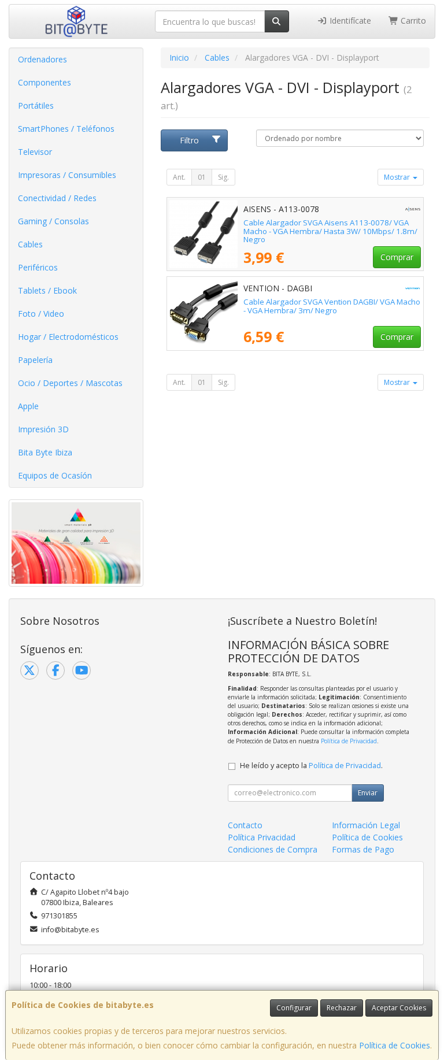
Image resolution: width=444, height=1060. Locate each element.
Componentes (44, 82)
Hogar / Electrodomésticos (68, 336)
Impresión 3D (43, 429)
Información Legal (366, 825)
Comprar (396, 256)
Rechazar (342, 1008)
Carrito (412, 20)
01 (202, 177)
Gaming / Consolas (53, 221)
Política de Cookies (394, 1045)
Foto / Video (41, 313)
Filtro (189, 140)
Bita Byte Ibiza (45, 452)
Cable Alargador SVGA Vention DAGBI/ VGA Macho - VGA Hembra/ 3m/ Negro (331, 306)
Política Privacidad (261, 837)
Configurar (294, 1008)
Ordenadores (42, 59)
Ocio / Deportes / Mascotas (70, 382)
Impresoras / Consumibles (67, 174)
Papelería (35, 359)
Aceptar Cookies (399, 1008)
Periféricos (38, 267)
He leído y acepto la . (311, 765)
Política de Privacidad (349, 741)
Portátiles (36, 105)
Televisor (35, 151)
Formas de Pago (363, 849)
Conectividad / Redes (57, 197)
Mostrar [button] (398, 177)
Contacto (245, 825)
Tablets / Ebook (47, 290)
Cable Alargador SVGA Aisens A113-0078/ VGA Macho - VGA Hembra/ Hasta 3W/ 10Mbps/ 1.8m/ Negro (330, 230)
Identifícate (349, 20)
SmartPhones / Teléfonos (66, 128)
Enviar (368, 793)
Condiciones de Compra (272, 849)
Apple (28, 406)
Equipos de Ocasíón (55, 475)
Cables (30, 244)
